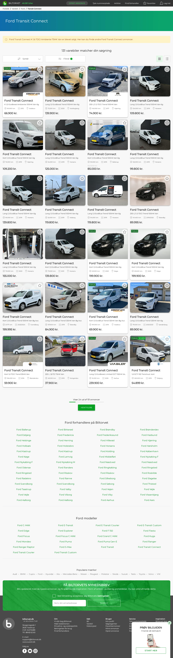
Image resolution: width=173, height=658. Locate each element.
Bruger (109, 619)
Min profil (110, 621)
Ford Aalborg (24, 500)
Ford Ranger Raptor (23, 547)
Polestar (105, 574)
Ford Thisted (149, 484)
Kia (58, 574)
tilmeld (104, 603)
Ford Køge (23, 456)
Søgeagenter (111, 624)
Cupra (32, 574)
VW (158, 574)
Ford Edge (23, 530)
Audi (15, 574)
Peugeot (94, 574)
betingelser (103, 596)
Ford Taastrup (23, 489)
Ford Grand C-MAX (107, 536)
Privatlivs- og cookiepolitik (65, 626)
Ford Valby (65, 489)
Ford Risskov (65, 473)
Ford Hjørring (149, 440)
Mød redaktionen (61, 624)
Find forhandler (132, 3)
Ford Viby (107, 494)
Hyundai (49, 574)
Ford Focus (24, 536)
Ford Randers (65, 467)
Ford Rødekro (23, 478)
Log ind (167, 3)
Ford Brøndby (107, 429)
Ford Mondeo (23, 541)
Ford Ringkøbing (107, 467)
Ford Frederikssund (107, 435)
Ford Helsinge (23, 440)
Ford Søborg (107, 484)
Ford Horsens (107, 446)
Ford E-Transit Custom (149, 525)
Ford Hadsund (149, 435)
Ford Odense (24, 467)
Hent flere (86, 407)
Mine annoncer (112, 628)
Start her (151, 650)
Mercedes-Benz (70, 574)
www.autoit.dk (28, 642)
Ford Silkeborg (107, 478)
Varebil (15, 9)
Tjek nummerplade (101, 3)
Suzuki (125, 574)
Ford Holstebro (65, 446)
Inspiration (160, 619)
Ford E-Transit (65, 525)
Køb (88, 619)
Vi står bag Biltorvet (62, 621)
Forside (6, 9)
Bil (88, 621)
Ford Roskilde (149, 473)
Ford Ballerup (23, 429)
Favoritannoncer (113, 626)
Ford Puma (66, 541)
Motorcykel (91, 626)
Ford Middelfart (107, 456)
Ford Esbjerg (24, 435)
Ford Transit (107, 547)
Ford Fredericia (65, 435)
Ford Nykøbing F (149, 456)
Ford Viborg (65, 494)
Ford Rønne (65, 478)
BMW (23, 574)
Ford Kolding (107, 451)
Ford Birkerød (65, 429)
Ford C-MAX (23, 525)
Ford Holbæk (24, 446)
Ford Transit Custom (65, 552)
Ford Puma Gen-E (107, 541)
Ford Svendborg (23, 484)
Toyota (142, 574)
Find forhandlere (61, 631)
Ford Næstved (107, 462)
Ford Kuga (149, 536)
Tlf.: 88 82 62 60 (28, 632)
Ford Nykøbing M (65, 462)
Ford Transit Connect (149, 547)
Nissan (84, 574)
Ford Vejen (107, 489)
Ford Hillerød (107, 440)
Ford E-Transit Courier (107, 525)
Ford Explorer (65, 530)
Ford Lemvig (65, 456)
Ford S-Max (65, 547)
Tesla (133, 574)
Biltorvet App (161, 621)
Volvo (151, 574)
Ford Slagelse (149, 478)
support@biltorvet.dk (31, 639)
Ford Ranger (149, 541)
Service (132, 619)
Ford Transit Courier (23, 552)
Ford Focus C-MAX (66, 536)
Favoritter (151, 3)
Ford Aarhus (107, 500)
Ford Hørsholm (149, 446)
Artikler (117, 3)
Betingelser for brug (63, 628)
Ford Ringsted (149, 467)
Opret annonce (77, 3)
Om (56, 619)
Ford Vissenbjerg (149, 494)
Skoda (115, 574)
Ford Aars (149, 500)
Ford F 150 (107, 530)
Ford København (149, 451)
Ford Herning (65, 440)
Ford (23, 9)
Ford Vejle (149, 489)
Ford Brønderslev (149, 429)
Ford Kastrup (24, 451)
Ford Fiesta (149, 530)
